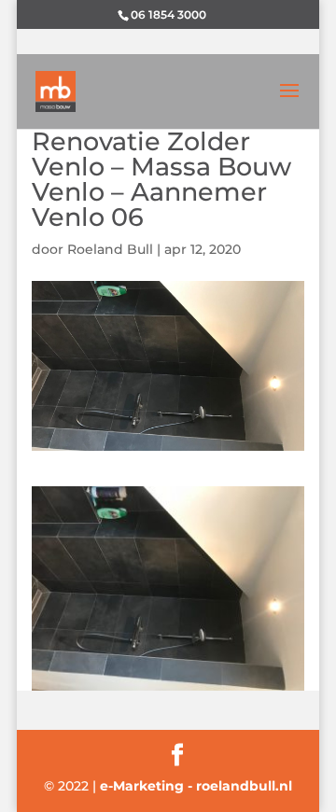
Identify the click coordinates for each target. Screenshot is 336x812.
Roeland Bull (110, 249)
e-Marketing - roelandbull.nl (196, 785)
